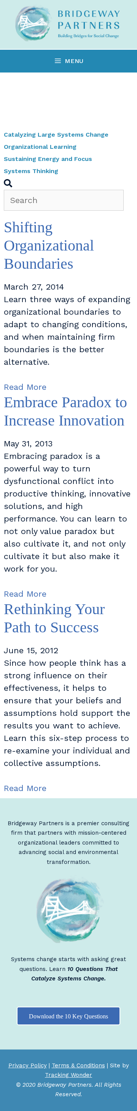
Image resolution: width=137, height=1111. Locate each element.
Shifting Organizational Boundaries (49, 245)
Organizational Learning (40, 146)
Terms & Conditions (78, 1065)
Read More (25, 387)
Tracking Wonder (68, 1075)
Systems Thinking (31, 171)
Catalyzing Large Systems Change (56, 134)
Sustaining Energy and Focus (48, 158)
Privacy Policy (27, 1065)
